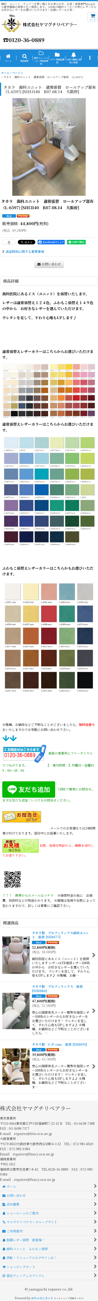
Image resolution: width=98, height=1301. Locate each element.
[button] (24, 58)
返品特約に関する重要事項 (25, 251)
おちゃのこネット (42, 1298)
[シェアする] (8, 242)
